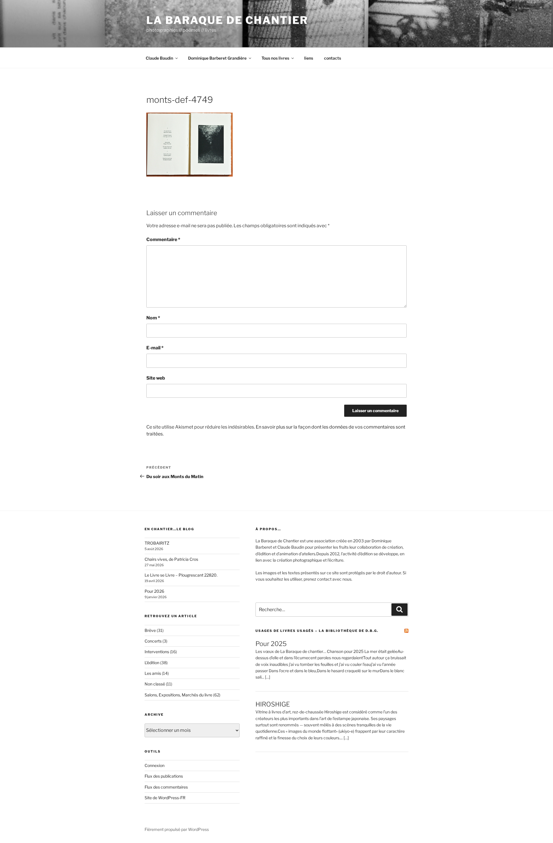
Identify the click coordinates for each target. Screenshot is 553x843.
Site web (155, 378)
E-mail (155, 348)
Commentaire (163, 239)
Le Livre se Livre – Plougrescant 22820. (181, 575)
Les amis (153, 673)
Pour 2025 (271, 643)
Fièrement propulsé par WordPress (177, 829)
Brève (150, 630)
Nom (153, 318)
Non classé (155, 683)
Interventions (157, 651)
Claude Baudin (159, 58)
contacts (332, 58)
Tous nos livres (275, 58)
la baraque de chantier (227, 20)
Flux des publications (164, 776)
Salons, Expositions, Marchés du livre (178, 694)
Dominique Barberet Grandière (217, 58)
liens (308, 58)
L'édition (152, 662)
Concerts (153, 641)
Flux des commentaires (166, 787)
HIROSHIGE (272, 704)
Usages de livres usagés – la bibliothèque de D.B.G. (316, 631)
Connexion (154, 765)
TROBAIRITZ (157, 543)
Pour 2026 (154, 591)
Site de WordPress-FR (165, 797)
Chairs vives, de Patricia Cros (171, 559)
